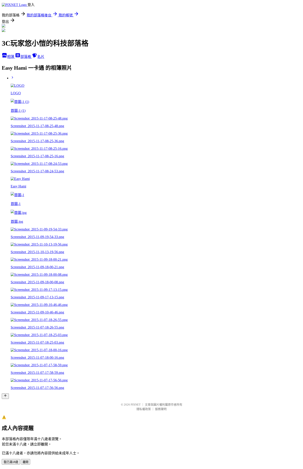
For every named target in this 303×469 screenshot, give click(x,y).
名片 (40, 57)
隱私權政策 (143, 409)
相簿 (11, 57)
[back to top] (5, 396)
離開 (25, 462)
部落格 (26, 57)
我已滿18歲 (11, 462)
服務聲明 (161, 409)
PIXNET (136, 404)
